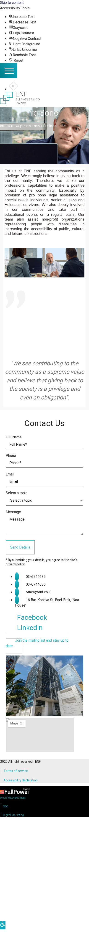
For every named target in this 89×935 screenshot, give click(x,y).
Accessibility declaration (20, 780)
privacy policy (15, 564)
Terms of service (16, 771)
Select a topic (16, 493)
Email (10, 474)
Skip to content (12, 2)
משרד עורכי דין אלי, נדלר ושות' (20, 126)
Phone (11, 455)
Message (13, 512)
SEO (5, 806)
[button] (37, 643)
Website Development (13, 798)
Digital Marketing (13, 815)
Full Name (14, 437)
